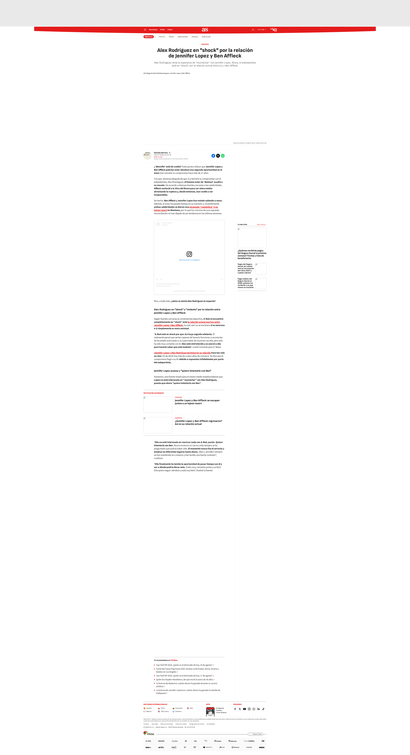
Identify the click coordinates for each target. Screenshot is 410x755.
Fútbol (162, 30)
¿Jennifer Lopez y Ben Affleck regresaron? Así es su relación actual (198, 422)
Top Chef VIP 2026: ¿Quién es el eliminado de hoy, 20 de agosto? (184, 665)
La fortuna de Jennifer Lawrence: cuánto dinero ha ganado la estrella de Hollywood (188, 692)
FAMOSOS (205, 44)
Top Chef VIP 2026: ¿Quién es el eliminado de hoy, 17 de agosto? (184, 675)
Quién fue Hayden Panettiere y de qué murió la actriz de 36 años (184, 679)
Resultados (153, 30)
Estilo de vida (206, 37)
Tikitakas (174, 660)
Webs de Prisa (257, 734)
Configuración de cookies (196, 724)
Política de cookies (181, 724)
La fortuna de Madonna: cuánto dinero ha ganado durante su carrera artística (186, 685)
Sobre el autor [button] (158, 157)
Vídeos (170, 30)
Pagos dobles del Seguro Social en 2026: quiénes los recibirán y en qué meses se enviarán (246, 283)
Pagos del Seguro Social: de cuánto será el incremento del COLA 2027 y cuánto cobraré (246, 268)
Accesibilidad (211, 724)
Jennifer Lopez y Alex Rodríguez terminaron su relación (182, 353)
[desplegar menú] (145, 29)
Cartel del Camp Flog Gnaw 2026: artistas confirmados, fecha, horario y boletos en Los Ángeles (187, 670)
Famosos (195, 37)
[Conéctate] (253, 29)
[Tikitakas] (150, 36)
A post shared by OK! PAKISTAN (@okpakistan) (189, 291)
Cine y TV (162, 37)
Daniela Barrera (161, 153)
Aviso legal (155, 724)
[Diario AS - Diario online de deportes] (205, 29)
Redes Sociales (183, 37)
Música (171, 37)
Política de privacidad (166, 724)
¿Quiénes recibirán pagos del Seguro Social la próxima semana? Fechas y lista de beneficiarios (252, 254)
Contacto (146, 724)
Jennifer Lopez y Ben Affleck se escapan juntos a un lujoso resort (197, 402)
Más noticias (261, 224)
